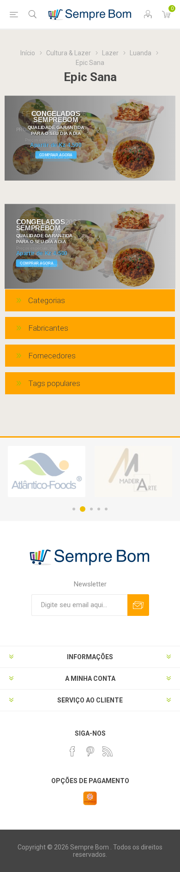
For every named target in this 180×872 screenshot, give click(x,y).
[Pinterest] (90, 751)
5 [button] (106, 509)
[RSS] (107, 751)
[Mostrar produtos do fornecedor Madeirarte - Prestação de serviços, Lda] (133, 471)
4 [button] (98, 509)
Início (27, 53)
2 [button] (82, 509)
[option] (46, 471)
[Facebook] (72, 751)
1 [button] (73, 509)
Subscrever (138, 605)
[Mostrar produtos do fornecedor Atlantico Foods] (46, 471)
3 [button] (91, 509)
